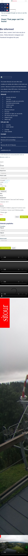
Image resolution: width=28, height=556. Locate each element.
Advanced (3, 191)
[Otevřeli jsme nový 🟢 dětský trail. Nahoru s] (14, 66)
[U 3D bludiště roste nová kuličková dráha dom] (14, 50)
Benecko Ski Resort (11, 97)
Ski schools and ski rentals (12, 103)
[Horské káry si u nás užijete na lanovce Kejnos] (14, 59)
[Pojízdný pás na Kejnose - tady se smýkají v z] (14, 55)
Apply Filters (24, 217)
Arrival (2, 165)
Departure (3, 170)
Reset (17, 217)
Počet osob (3, 175)
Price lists (8, 99)
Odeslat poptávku (5, 248)
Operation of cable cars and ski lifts (15, 101)
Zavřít (13, 248)
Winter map (9, 107)
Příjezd (2, 228)
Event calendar (10, 127)
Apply (2, 188)
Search (2, 219)
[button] (1, 204)
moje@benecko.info (6, 150)
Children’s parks (10, 105)
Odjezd (2, 233)
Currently (8, 125)
